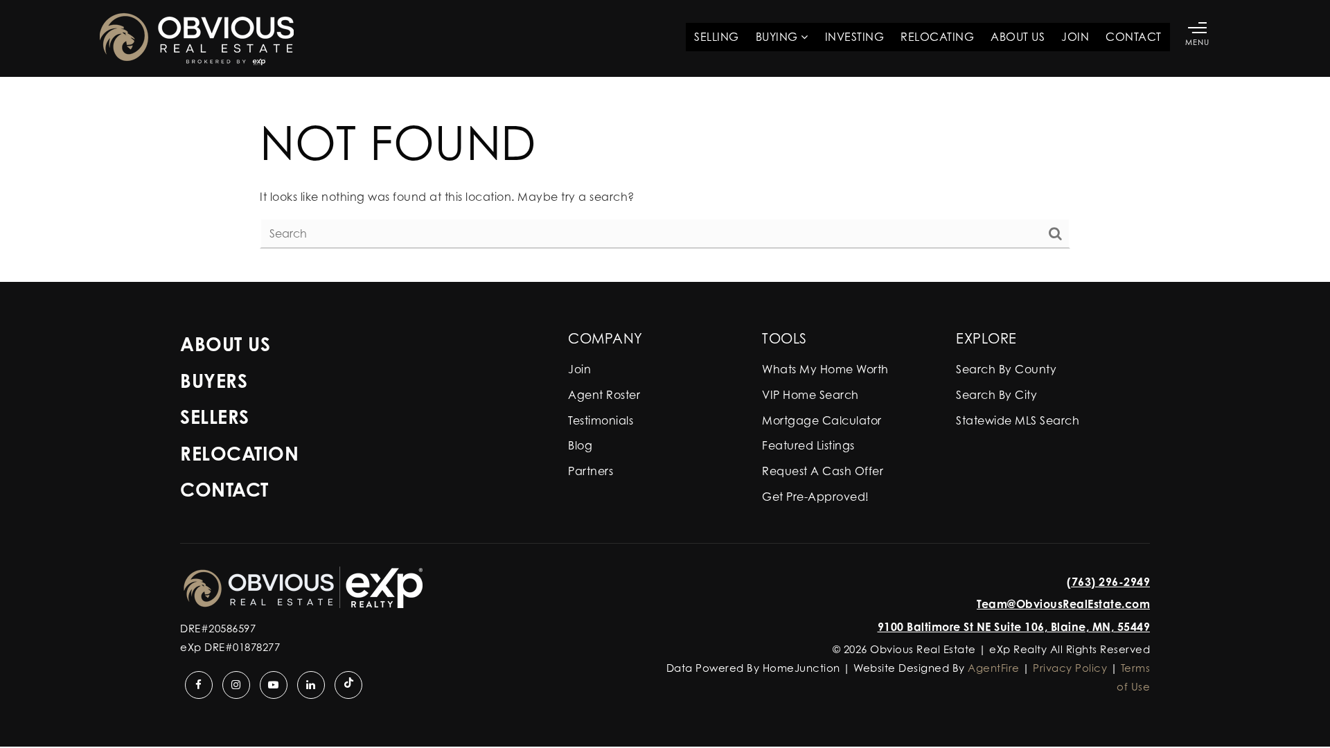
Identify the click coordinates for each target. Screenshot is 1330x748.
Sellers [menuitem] (214, 416)
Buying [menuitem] (778, 37)
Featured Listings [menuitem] (808, 445)
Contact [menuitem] (1134, 37)
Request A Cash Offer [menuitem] (822, 471)
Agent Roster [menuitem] (604, 395)
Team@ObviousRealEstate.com (1063, 604)
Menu (1197, 42)
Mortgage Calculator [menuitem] (822, 420)
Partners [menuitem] (590, 471)
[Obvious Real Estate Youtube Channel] (273, 685)
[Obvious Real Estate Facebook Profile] (199, 685)
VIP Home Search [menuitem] (810, 395)
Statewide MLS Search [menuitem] (1017, 420)
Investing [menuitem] (855, 37)
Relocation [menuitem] (239, 453)
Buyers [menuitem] (213, 380)
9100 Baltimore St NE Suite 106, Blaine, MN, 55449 (1014, 627)
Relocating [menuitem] (937, 37)
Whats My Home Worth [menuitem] (825, 369)
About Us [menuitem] (1018, 37)
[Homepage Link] (197, 37)
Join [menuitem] (1075, 37)
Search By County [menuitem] (1006, 369)
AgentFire (994, 667)
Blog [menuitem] (580, 445)
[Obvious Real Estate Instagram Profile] (236, 685)
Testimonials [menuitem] (600, 420)
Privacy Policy (1070, 667)
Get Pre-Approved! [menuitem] (815, 497)
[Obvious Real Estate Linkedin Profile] (311, 685)
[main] (665, 179)
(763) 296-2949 (1108, 582)
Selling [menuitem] (716, 37)
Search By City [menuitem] (996, 395)
